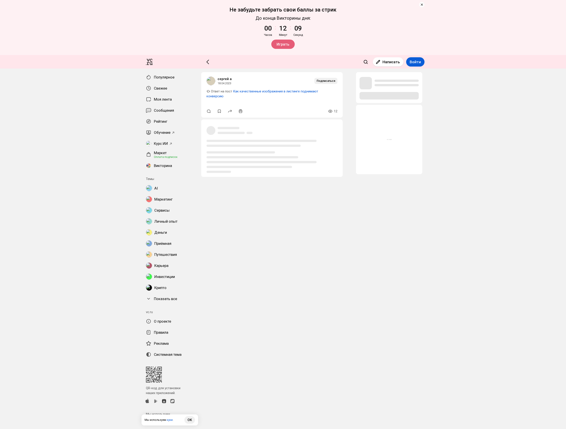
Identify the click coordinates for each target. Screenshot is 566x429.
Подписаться (326, 80)
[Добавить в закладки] (219, 111)
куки (170, 419)
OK (189, 420)
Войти (415, 62)
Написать (391, 62)
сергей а (225, 79)
